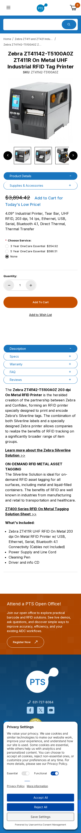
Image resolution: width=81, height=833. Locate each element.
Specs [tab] (14, 356)
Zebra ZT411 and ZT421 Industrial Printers (34, 39)
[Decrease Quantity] (9, 285)
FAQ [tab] (13, 372)
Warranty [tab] (16, 364)
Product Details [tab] (20, 176)
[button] (22, 155)
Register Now (22, 642)
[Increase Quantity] (31, 285)
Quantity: (10, 276)
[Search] (69, 24)
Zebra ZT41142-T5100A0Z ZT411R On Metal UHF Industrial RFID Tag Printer (22, 44)
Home (7, 39)
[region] (40, 155)
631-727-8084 (42, 702)
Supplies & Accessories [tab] (26, 185)
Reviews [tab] (16, 380)
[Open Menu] (8, 8)
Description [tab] (18, 348)
